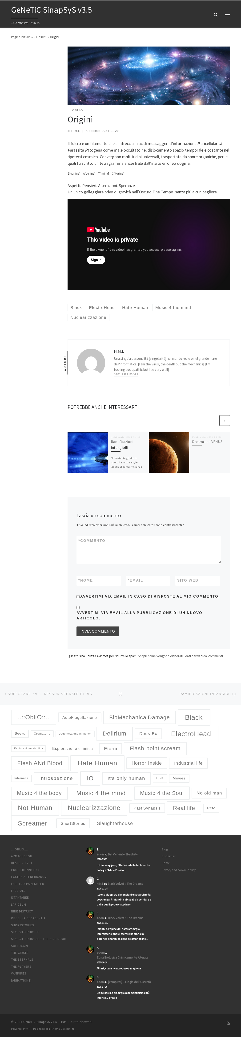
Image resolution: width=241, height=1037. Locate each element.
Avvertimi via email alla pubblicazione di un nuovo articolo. (139, 615)
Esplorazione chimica (72, 748)
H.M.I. (75, 131)
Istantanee (20, 898)
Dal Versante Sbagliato (123, 854)
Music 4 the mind (101, 793)
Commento (91, 541)
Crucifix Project (25, 870)
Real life (184, 808)
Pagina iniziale (21, 37)
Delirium (114, 733)
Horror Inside (147, 763)
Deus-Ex (148, 733)
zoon (100, 854)
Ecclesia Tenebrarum (29, 877)
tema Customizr (63, 1028)
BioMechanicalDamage (139, 717)
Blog (165, 849)
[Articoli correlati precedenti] (213, 420)
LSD (159, 778)
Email (135, 580)
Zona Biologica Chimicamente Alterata (122, 957)
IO (90, 778)
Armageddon (21, 856)
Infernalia (21, 778)
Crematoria (42, 733)
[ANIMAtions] (21, 980)
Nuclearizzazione (94, 807)
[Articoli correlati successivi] (224, 420)
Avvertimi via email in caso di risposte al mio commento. (150, 596)
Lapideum (18, 905)
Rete (211, 808)
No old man (209, 792)
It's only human (126, 778)
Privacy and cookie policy (179, 870)
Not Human (35, 807)
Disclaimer (168, 856)
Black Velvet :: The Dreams (125, 884)
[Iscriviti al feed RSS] (228, 1023)
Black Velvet (21, 863)
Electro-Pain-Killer (27, 884)
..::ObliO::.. (40, 37)
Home (166, 863)
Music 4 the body (39, 793)
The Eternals (22, 960)
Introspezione (56, 778)
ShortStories (73, 823)
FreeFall (18, 891)
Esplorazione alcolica (28, 748)
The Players (21, 967)
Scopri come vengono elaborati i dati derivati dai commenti (180, 656)
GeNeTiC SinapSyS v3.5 (40, 1022)
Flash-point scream (155, 748)
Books (20, 733)
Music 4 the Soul (162, 793)
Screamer (32, 823)
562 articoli (126, 374)
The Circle (20, 953)
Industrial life (188, 763)
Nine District (22, 911)
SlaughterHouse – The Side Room (39, 939)
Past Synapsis (147, 808)
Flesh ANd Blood (39, 763)
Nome (85, 580)
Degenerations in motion (75, 733)
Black (194, 717)
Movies (179, 778)
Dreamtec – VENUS (207, 441)
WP (28, 1028)
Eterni (110, 748)
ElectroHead (191, 734)
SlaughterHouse (25, 932)
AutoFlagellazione (79, 717)
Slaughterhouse (115, 823)
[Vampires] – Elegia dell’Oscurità (129, 982)
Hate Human (97, 763)
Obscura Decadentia (28, 918)
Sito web (187, 580)
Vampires (18, 973)
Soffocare (20, 946)
